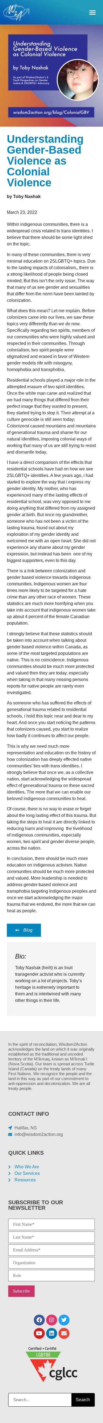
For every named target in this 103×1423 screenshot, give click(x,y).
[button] (92, 12)
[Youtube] (39, 1333)
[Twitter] (64, 1320)
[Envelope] (64, 1333)
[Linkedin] (51, 1333)
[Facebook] (39, 1320)
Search (83, 1399)
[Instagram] (51, 1320)
